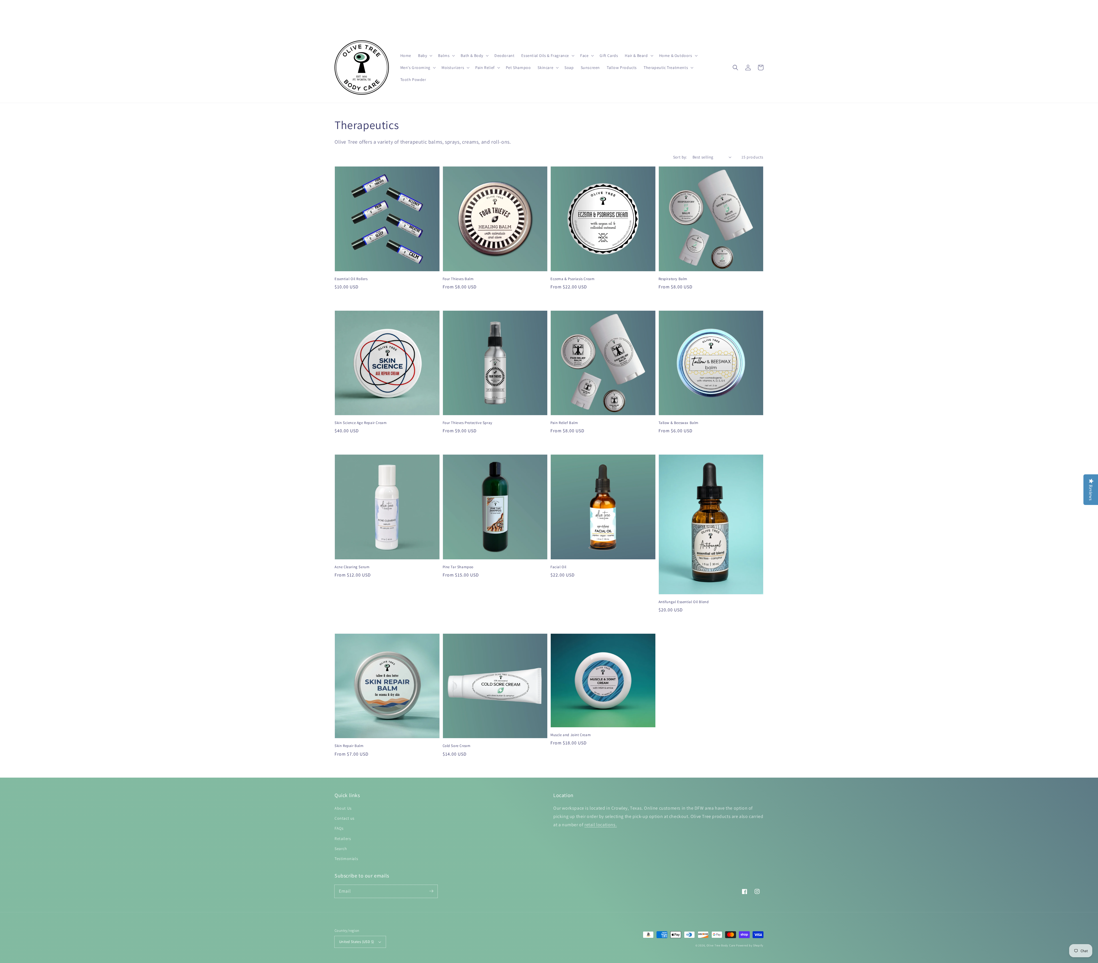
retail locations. (600, 825)
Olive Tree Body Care (721, 945)
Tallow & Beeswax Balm (679, 422)
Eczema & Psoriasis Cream (572, 278)
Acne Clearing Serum (352, 566)
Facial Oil (558, 566)
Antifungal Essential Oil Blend (684, 601)
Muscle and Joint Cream (570, 734)
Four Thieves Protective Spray (467, 422)
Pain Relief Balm (564, 422)
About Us (343, 808)
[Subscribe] (431, 891)
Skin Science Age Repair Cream (361, 422)
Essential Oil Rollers (351, 278)
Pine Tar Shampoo (458, 566)
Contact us (345, 818)
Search (341, 848)
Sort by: (680, 157)
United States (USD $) (356, 941)
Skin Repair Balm (349, 745)
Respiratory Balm (673, 278)
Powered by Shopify (749, 945)
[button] (425, 55)
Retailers (343, 838)
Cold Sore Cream (457, 745)
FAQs (339, 828)
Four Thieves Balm (458, 278)
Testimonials (346, 858)
